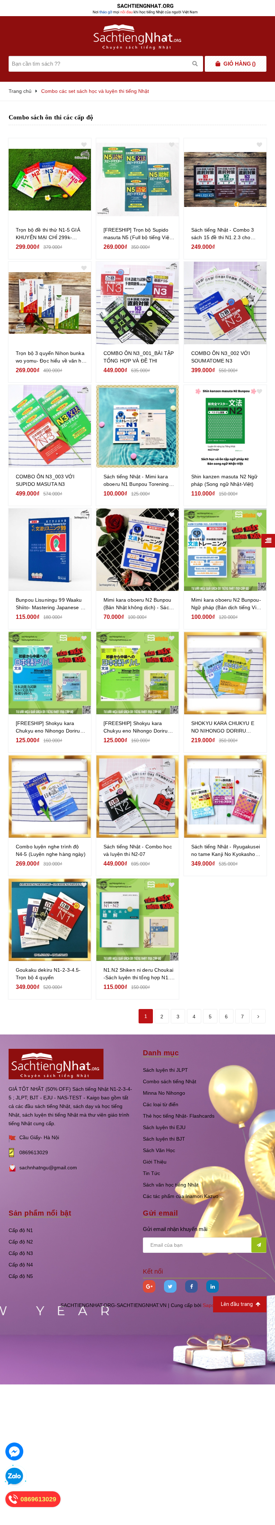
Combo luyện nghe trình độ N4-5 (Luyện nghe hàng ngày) (51, 850)
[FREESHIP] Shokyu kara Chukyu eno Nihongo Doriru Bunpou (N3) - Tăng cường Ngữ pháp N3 (48, 727)
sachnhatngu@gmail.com (48, 1167)
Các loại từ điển (160, 1104)
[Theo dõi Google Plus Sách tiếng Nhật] (149, 1286)
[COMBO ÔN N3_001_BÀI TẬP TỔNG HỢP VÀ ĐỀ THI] (137, 303)
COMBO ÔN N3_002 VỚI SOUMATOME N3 (220, 357)
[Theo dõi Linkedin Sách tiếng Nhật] (212, 1286)
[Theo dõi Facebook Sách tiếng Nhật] (191, 1286)
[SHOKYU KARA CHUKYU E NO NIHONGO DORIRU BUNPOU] (225, 673)
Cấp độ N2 (21, 1242)
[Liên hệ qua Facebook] (14, 1451)
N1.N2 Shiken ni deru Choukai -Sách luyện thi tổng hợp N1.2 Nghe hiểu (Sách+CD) (138, 974)
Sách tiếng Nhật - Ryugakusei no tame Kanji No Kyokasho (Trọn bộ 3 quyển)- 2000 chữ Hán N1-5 (225, 851)
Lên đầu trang (237, 1304)
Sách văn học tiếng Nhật (170, 1185)
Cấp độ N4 (21, 1265)
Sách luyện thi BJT (164, 1139)
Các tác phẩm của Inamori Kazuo (180, 1196)
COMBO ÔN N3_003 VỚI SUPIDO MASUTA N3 (45, 480)
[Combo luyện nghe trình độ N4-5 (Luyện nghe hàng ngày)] (50, 796)
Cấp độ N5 (21, 1276)
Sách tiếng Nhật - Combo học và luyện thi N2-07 (137, 850)
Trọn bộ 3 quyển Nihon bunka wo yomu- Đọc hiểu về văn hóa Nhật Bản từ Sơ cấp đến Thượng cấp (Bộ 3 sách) (51, 357)
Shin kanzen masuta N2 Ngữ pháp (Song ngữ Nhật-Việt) (224, 480)
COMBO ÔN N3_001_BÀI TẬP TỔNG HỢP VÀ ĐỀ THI (138, 357)
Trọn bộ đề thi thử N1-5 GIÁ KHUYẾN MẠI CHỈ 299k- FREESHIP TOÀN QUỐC (48, 234)
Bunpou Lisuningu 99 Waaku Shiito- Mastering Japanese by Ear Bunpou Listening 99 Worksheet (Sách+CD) (51, 604)
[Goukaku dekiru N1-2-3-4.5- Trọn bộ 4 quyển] (50, 919)
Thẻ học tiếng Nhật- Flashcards (178, 1116)
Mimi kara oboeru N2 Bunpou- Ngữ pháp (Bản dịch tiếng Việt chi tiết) (226, 604)
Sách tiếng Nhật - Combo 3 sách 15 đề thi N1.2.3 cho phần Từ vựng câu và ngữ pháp (222, 234)
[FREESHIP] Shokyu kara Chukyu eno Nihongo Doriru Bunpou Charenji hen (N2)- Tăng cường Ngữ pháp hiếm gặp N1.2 (136, 727)
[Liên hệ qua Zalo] (14, 1477)
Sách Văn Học (159, 1150)
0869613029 (33, 1152)
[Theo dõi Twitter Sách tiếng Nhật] (170, 1286)
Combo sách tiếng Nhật (169, 1081)
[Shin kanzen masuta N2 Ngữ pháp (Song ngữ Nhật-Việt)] (225, 426)
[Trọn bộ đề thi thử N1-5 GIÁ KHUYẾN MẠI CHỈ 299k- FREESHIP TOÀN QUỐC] (50, 179)
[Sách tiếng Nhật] (56, 1064)
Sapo (208, 1305)
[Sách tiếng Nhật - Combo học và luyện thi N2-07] (137, 796)
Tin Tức (151, 1173)
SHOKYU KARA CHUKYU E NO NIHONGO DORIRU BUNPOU (222, 727)
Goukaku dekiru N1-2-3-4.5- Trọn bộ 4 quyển (48, 973)
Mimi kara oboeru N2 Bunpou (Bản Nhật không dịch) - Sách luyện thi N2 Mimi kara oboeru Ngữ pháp (138, 604)
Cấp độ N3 (21, 1253)
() (239, 64)
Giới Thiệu (155, 1162)
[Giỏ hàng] (218, 64)
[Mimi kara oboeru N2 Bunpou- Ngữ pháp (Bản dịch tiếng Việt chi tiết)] (225, 549)
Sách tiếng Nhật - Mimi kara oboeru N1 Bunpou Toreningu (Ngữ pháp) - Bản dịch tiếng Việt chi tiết (137, 481)
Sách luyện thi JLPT (165, 1070)
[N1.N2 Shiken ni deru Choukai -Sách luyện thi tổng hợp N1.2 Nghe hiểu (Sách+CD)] (137, 919)
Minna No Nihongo (164, 1093)
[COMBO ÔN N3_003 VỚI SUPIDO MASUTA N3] (50, 426)
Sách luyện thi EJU (164, 1127)
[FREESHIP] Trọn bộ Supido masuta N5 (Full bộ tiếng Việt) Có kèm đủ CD (138, 234)
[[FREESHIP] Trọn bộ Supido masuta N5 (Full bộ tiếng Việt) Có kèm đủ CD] (137, 179)
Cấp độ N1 (21, 1230)
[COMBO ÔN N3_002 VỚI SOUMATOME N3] (225, 303)
